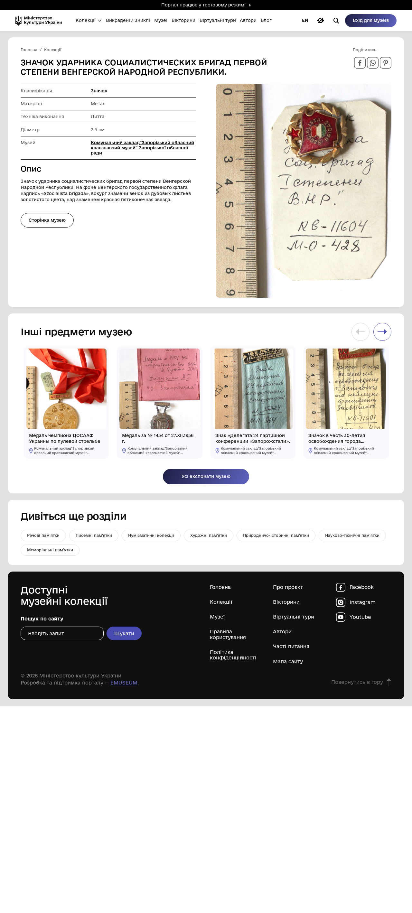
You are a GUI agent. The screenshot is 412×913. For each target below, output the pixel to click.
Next (382, 332)
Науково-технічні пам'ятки (352, 535)
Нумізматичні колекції (151, 535)
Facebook (362, 587)
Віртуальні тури (293, 617)
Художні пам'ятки (208, 535)
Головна (220, 587)
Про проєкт (288, 587)
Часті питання (291, 646)
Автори (282, 631)
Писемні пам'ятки (94, 535)
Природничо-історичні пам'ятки (276, 535)
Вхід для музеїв (371, 20)
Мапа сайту (288, 661)
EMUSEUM (123, 682)
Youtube (360, 617)
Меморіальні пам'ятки (50, 550)
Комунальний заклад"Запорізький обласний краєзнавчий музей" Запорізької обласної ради (142, 147)
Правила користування (228, 634)
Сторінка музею (47, 220)
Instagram (363, 602)
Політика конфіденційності (233, 654)
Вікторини (286, 602)
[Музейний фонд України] (40, 20)
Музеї (217, 617)
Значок (99, 90)
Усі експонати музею (206, 476)
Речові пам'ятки (43, 535)
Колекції (221, 602)
